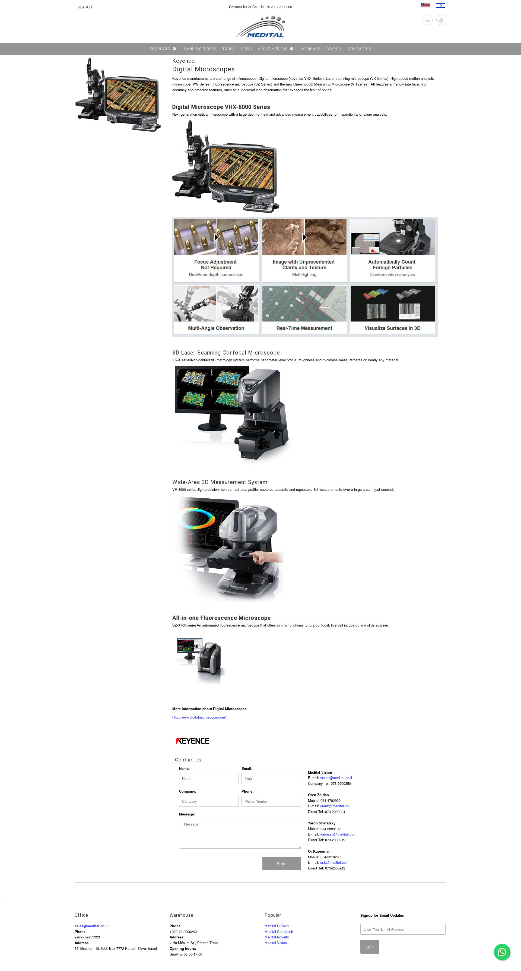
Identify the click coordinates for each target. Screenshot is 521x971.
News (246, 49)
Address (81, 942)
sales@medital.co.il (91, 925)
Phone (80, 931)
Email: (247, 768)
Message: (187, 814)
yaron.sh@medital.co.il (338, 834)
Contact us (359, 49)
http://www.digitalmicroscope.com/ (199, 717)
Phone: (247, 791)
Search (333, 49)
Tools (229, 49)
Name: (184, 768)
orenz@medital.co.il (335, 805)
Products (160, 49)
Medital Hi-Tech (277, 925)
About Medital (272, 49)
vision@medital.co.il (336, 777)
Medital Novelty (277, 937)
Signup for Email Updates (382, 915)
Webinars (310, 49)
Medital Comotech (279, 931)
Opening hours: (183, 948)
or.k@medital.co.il (334, 862)
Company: (187, 791)
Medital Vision (276, 942)
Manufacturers (200, 49)
